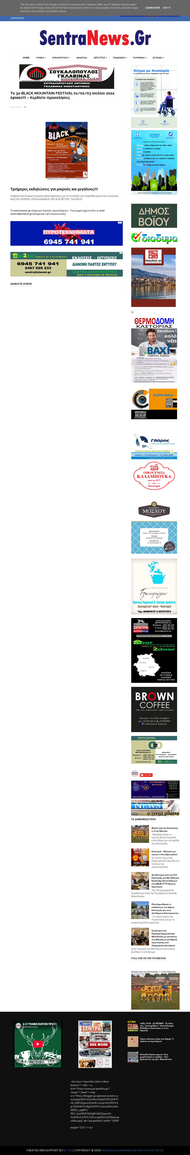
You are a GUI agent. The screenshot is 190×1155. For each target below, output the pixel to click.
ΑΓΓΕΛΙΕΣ (157, 57)
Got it (167, 7)
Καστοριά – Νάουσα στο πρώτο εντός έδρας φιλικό (165, 853)
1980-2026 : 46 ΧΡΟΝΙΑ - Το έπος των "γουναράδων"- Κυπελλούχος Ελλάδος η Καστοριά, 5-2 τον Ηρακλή (157, 1027)
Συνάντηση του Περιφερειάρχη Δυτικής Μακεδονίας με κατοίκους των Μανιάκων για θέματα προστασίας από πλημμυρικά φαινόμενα (164, 938)
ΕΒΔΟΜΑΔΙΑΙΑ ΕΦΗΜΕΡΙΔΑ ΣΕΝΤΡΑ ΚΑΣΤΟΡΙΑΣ (132, 1150)
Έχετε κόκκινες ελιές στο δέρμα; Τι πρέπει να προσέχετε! (157, 1040)
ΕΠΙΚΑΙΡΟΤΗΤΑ (60, 57)
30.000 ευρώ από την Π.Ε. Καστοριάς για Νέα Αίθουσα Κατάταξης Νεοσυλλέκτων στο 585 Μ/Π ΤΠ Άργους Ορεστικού (165, 881)
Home (26, 57)
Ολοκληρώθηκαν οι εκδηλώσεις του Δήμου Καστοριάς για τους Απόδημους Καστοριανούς (165, 908)
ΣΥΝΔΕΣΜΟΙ (119, 57)
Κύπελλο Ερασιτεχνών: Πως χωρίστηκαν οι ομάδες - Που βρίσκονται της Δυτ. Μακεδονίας (156, 1056)
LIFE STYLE (99, 57)
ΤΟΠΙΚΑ (40, 57)
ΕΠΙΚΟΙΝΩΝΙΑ (17, 18)
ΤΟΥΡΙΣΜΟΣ (139, 57)
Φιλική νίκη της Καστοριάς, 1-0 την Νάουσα (165, 829)
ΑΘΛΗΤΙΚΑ (81, 57)
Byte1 (68, 1150)
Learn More (152, 7)
